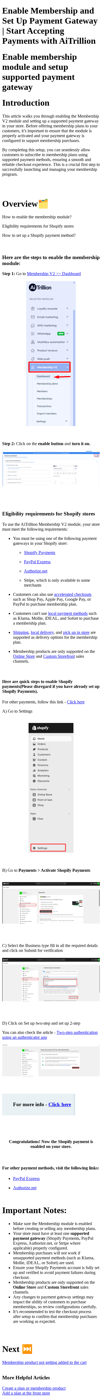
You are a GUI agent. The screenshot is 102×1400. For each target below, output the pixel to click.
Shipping (21, 632)
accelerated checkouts (72, 594)
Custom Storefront (59, 656)
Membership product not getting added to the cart (44, 1362)
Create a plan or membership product (34, 1388)
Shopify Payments (39, 552)
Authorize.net (35, 571)
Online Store (24, 656)
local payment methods (68, 613)
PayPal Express (37, 561)
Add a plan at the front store (26, 1393)
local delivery (42, 632)
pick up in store (76, 632)
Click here (76, 702)
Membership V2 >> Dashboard (54, 273)
